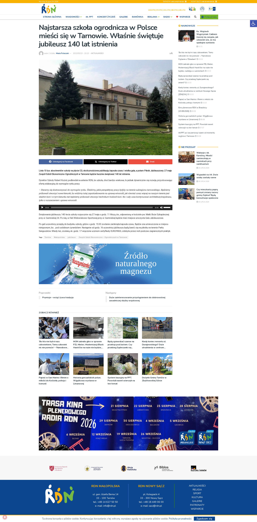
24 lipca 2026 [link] (203, 168)
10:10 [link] (200, 59)
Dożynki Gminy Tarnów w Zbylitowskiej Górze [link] (154, 379)
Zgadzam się (204, 518)
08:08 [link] (202, 120)
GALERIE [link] (123, 17)
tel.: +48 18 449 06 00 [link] (151, 502)
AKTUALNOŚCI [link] (97, 53)
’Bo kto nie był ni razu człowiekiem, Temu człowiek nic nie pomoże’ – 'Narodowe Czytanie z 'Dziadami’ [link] (53, 344)
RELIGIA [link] (197, 489)
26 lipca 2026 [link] (203, 181)
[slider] (167, 207)
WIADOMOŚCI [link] (72, 17)
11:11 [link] (200, 47)
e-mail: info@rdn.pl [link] (105, 505)
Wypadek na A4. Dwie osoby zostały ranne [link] (207, 176)
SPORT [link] (197, 493)
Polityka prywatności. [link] (180, 518)
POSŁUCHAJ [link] (210, 17)
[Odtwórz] (42, 207)
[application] (105, 207)
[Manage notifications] (5, 517)
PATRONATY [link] (197, 505)
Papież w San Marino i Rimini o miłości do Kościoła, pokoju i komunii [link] (53, 380)
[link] (253, 23)
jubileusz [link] (72, 237)
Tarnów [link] (48, 237)
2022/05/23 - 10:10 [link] (81, 53)
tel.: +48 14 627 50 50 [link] (105, 502)
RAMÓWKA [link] (137, 17)
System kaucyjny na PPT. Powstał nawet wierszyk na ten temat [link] (121, 380)
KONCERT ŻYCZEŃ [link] (106, 17)
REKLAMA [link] (152, 17)
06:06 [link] (198, 136)
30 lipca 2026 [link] (203, 202)
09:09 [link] (193, 111)
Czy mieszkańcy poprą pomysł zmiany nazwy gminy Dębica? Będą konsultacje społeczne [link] (207, 193)
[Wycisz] (161, 207)
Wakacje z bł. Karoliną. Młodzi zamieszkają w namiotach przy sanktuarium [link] (204, 158)
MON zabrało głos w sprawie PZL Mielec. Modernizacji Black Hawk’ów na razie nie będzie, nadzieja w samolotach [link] (88, 344)
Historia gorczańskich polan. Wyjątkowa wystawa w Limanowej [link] (87, 380)
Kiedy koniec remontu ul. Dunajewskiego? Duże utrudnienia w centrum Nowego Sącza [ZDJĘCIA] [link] (154, 344)
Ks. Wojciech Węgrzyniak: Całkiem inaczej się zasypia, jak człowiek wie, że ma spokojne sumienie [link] (207, 37)
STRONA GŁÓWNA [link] (52, 17)
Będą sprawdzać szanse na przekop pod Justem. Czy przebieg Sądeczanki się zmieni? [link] (121, 344)
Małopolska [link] (59, 237)
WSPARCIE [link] (184, 17)
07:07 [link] (201, 128)
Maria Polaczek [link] (62, 53)
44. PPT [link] (89, 17)
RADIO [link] (166, 17)
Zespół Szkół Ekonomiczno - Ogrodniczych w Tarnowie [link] (103, 237)
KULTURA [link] (197, 497)
